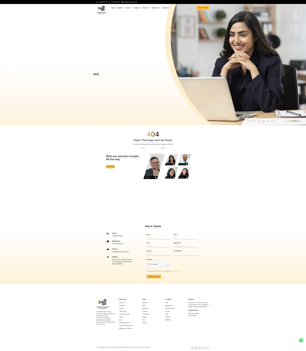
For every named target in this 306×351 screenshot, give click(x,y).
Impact (128, 8)
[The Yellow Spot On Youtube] (207, 347)
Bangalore (145, 308)
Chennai (144, 311)
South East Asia (170, 308)
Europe (167, 311)
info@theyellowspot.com (120, 251)
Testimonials (123, 311)
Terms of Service (145, 347)
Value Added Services (125, 325)
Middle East (168, 305)
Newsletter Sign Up (125, 322)
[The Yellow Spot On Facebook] (192, 347)
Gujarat (144, 322)
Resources (155, 8)
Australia (168, 317)
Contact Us (165, 8)
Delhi (143, 305)
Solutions (120, 8)
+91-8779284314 (117, 244)
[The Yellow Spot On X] (196, 347)
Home (113, 8)
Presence (136, 8)
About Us (145, 8)
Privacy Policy (177, 271)
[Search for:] (150, 147)
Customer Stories (124, 314)
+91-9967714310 (117, 236)
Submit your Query (154, 276)
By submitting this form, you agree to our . (165, 271)
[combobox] (175, 238)
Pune (143, 320)
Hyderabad (145, 314)
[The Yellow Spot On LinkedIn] (200, 347)
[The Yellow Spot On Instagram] (203, 347)
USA (166, 314)
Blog (120, 320)
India (166, 302)
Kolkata (144, 317)
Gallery (121, 317)
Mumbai (144, 302)
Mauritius (168, 320)
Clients (121, 308)
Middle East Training (125, 328)
